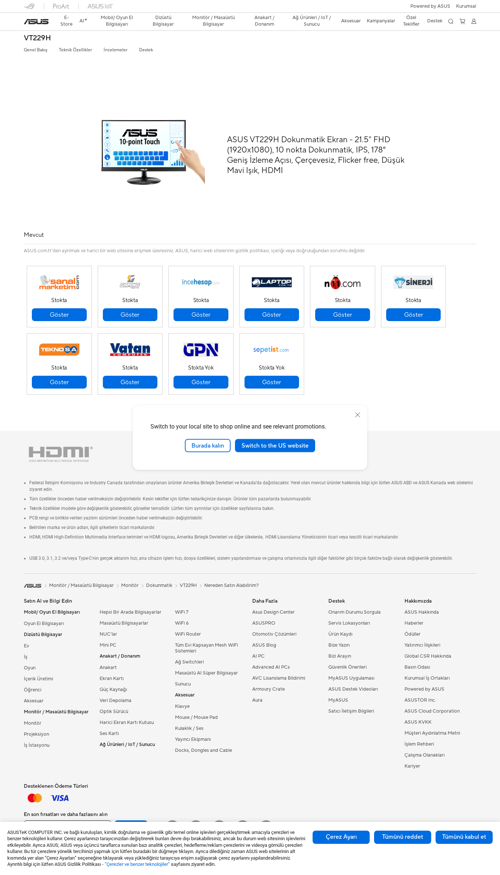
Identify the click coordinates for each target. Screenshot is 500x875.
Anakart (108, 667)
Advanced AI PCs (271, 667)
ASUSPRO (263, 623)
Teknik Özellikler (75, 50)
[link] (36, 21)
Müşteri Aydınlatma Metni (432, 733)
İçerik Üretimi (38, 679)
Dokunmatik (159, 585)
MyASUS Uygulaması (351, 678)
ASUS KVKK (418, 722)
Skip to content (28, 22)
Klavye (182, 706)
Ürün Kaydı (340, 634)
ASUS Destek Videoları (353, 689)
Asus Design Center (273, 612)
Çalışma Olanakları (424, 755)
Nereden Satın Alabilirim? (231, 585)
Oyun (30, 668)
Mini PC (108, 645)
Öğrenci (32, 690)
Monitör (32, 723)
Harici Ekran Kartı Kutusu (127, 722)
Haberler (413, 623)
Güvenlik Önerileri (347, 667)
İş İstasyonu (36, 745)
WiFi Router (188, 634)
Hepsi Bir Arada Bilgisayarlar (130, 612)
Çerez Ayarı (341, 837)
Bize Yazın (339, 645)
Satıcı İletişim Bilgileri (351, 711)
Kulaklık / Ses (189, 728)
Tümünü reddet (402, 837)
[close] (358, 415)
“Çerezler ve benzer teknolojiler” (137, 864)
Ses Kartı (109, 733)
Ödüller (412, 634)
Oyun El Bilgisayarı (44, 623)
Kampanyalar (381, 21)
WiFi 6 (182, 623)
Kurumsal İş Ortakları (427, 678)
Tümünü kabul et (464, 837)
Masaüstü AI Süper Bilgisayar (206, 673)
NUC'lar (108, 634)
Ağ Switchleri (189, 662)
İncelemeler (115, 50)
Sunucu (183, 684)
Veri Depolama (115, 700)
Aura (257, 700)
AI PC (258, 656)
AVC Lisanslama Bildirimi (278, 678)
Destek (146, 50)
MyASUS (338, 700)
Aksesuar (34, 701)
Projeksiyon (36, 734)
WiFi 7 (182, 612)
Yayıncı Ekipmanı (193, 739)
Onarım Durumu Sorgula (354, 612)
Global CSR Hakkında (427, 656)
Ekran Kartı (112, 678)
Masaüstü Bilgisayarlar (124, 623)
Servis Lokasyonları (349, 623)
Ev (26, 646)
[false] (59, 314)
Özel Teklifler (411, 21)
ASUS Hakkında (421, 612)
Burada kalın (207, 445)
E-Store (66, 21)
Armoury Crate (268, 689)
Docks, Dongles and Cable (203, 750)
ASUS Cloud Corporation (432, 711)
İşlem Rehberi (419, 744)
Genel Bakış (35, 50)
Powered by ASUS (430, 6)
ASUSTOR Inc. (420, 700)
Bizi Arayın (339, 656)
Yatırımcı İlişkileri (422, 645)
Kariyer (412, 766)
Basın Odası (417, 667)
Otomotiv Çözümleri (274, 634)
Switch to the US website (275, 445)
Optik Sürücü (114, 711)
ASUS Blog (264, 645)
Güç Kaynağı (113, 689)
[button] (466, 6)
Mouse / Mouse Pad (196, 717)
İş (25, 657)
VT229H (37, 38)
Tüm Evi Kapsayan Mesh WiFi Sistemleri (206, 648)
